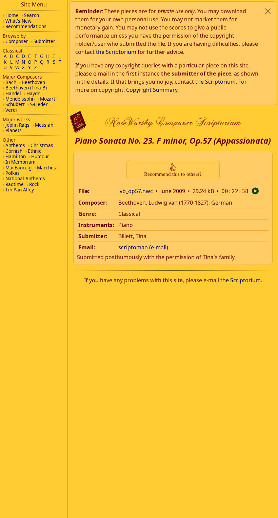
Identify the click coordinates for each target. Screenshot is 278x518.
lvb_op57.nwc (135, 191)
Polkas (12, 173)
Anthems (15, 145)
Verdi (11, 110)
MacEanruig (18, 167)
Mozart (47, 99)
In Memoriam (20, 162)
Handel (13, 93)
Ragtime (14, 184)
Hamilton (15, 156)
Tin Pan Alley (19, 189)
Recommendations (25, 26)
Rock (34, 184)
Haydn (33, 93)
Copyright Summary (151, 90)
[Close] (268, 11)
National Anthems (25, 178)
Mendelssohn (20, 99)
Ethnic (34, 151)
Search (31, 15)
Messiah (44, 125)
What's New (18, 21)
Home (12, 15)
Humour (40, 156)
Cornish (13, 151)
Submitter (44, 41)
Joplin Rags (17, 125)
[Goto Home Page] (78, 122)
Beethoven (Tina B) (26, 87)
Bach (10, 82)
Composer (16, 41)
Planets (13, 130)
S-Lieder (39, 104)
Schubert (15, 104)
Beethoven (33, 82)
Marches (46, 167)
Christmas (42, 145)
